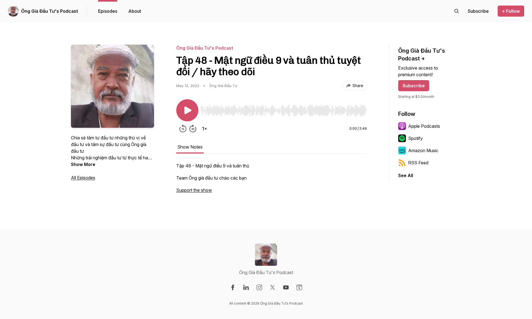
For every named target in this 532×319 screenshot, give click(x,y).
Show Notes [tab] (190, 147)
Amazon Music (423, 150)
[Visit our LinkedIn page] (246, 287)
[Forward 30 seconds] (193, 128)
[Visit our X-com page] (272, 287)
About (134, 11)
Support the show (194, 190)
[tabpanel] (271, 180)
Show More (83, 164)
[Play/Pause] (187, 110)
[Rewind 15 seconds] (183, 128)
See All (405, 175)
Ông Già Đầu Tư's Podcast (49, 11)
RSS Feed (418, 162)
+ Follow (511, 11)
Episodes (107, 11)
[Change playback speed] (204, 128)
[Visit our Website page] (299, 287)
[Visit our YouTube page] (286, 287)
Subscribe (414, 85)
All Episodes (83, 177)
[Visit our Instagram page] (259, 287)
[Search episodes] (456, 11)
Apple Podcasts (424, 126)
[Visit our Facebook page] (233, 287)
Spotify (415, 138)
